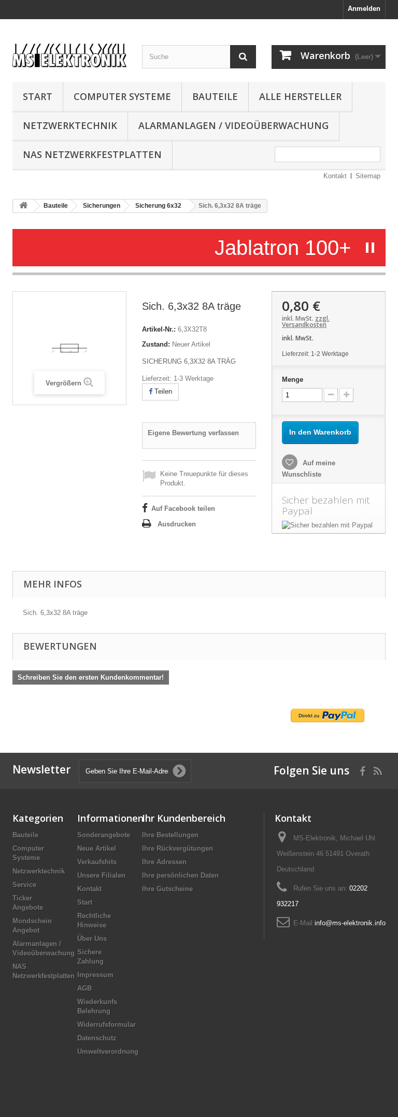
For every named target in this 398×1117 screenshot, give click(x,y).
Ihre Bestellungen (170, 835)
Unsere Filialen (101, 875)
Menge (292, 379)
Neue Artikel (96, 848)
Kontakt (335, 176)
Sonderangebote (103, 835)
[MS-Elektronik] (69, 53)
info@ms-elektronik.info (350, 923)
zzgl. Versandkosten (306, 321)
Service (24, 885)
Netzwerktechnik (70, 125)
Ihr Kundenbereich (183, 818)
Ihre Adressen (164, 862)
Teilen (162, 391)
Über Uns (92, 938)
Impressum (95, 975)
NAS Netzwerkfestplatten (92, 154)
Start (37, 96)
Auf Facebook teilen (183, 508)
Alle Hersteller (300, 96)
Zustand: (156, 344)
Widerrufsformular (106, 1024)
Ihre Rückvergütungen (177, 848)
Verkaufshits (97, 862)
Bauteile (215, 96)
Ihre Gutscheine (167, 889)
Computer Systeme (122, 96)
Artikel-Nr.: (159, 329)
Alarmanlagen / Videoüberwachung (233, 125)
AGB (84, 988)
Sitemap (368, 176)
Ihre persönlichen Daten (180, 875)
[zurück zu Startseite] (23, 205)
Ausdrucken (177, 524)
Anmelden (364, 8)
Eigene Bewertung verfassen (193, 433)
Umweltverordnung (107, 1051)
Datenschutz (97, 1038)
